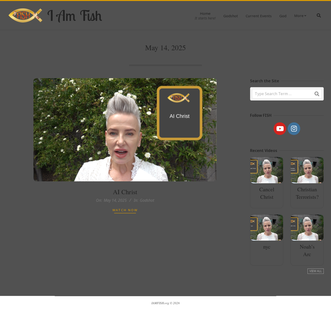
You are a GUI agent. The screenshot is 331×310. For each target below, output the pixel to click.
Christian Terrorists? (307, 193)
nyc (266, 246)
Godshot (147, 200)
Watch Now (125, 210)
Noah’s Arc (307, 250)
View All (315, 271)
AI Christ (125, 191)
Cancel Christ (266, 193)
